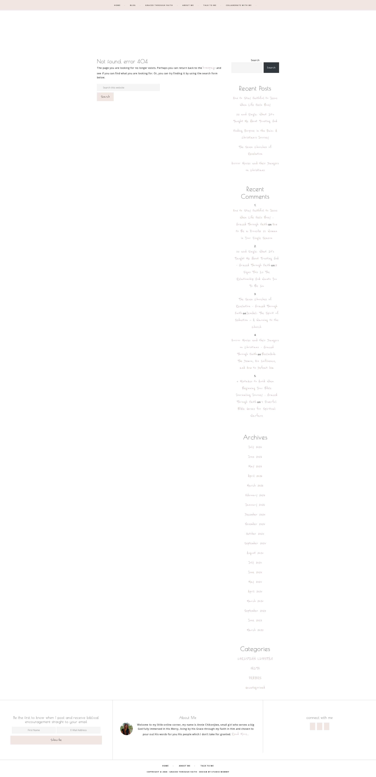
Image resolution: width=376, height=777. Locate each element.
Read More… (240, 734)
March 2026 (255, 486)
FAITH (255, 668)
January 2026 (255, 505)
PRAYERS (255, 678)
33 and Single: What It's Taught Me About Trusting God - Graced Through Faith (257, 258)
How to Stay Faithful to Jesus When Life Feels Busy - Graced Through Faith (255, 217)
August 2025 (255, 553)
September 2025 (255, 543)
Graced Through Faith (188, 30)
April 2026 (255, 476)
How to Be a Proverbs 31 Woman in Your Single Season (256, 231)
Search (255, 60)
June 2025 (255, 572)
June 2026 (255, 457)
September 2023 (255, 611)
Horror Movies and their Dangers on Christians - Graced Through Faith (255, 347)
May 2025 (255, 582)
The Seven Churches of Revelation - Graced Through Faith (256, 306)
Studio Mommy (220, 772)
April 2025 (255, 592)
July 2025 (255, 563)
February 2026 (255, 495)
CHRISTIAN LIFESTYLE (255, 659)
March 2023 (255, 630)
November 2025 (255, 524)
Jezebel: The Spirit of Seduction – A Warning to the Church (256, 320)
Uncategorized (255, 688)
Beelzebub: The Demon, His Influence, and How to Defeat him (257, 361)
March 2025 (255, 601)
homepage (209, 68)
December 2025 (255, 515)
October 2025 (255, 534)
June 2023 (255, 620)
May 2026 (255, 466)
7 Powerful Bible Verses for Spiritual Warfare (257, 409)
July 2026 (255, 447)
